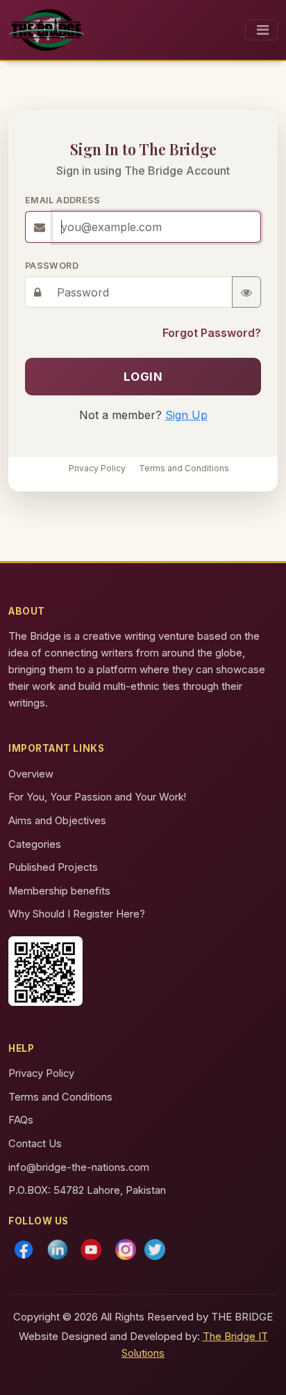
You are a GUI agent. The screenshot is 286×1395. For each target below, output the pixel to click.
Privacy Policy (97, 468)
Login (143, 377)
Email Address (63, 200)
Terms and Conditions (184, 468)
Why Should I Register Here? (76, 914)
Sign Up (186, 415)
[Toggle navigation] (261, 29)
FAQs (20, 1120)
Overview (30, 774)
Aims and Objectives (57, 820)
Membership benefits (59, 891)
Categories (34, 844)
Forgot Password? (211, 333)
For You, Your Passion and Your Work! (97, 797)
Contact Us (35, 1143)
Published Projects (53, 867)
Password (51, 265)
